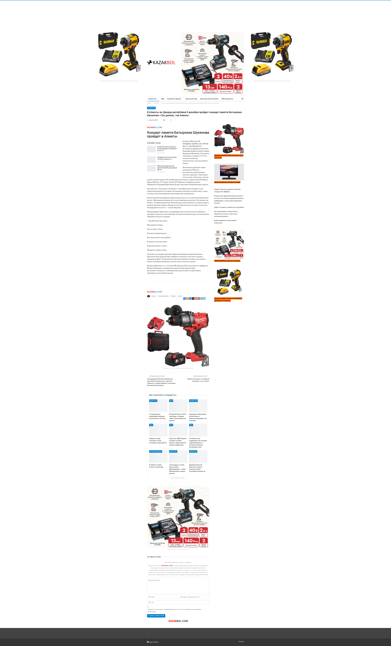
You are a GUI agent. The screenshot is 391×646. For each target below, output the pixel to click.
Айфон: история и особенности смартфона (229, 207)
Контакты (241, 641)
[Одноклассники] (187, 298)
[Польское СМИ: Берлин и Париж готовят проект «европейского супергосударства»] (178, 430)
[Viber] (199, 298)
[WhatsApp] (201, 298)
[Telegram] (204, 298)
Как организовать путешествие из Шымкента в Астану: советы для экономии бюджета (226, 214)
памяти (180, 296)
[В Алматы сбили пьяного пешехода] (158, 456)
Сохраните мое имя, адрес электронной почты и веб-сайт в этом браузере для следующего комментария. (174, 610)
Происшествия (191, 99)
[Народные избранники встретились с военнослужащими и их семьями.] (198, 405)
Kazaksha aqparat (174, 99)
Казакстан (152, 99)
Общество (153, 400)
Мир (162, 99)
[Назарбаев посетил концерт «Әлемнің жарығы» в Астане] (151, 159)
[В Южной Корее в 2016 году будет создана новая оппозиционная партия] (178, 405)
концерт (154, 296)
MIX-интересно (227, 99)
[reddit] (196, 298)
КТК (202, 156)
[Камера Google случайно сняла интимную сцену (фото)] (158, 430)
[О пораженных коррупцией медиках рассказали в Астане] (158, 405)
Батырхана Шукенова (163, 296)
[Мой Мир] (190, 298)
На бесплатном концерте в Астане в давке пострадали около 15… (166, 148)
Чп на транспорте (155, 451)
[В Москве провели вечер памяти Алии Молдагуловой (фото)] (151, 168)
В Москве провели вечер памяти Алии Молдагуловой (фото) (167, 167)
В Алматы (173, 296)
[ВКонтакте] (184, 298)
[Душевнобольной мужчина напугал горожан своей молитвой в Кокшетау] (198, 456)
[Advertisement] (61, 14)
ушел (165, 265)
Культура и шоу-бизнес (209, 99)
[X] (193, 298)
